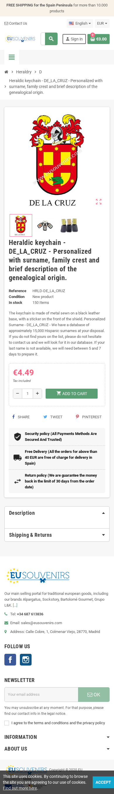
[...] (15, 605)
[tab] (57, 513)
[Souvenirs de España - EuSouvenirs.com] (20, 38)
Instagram (26, 660)
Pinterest (91, 417)
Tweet (56, 417)
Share (23, 417)
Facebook (10, 660)
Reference (17, 291)
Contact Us (17, 23)
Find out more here (20, 788)
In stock (15, 302)
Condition (17, 296)
